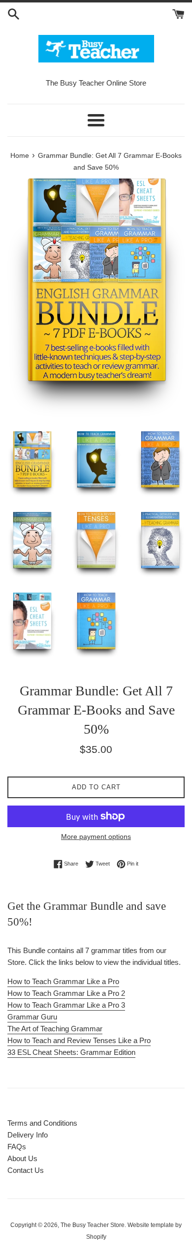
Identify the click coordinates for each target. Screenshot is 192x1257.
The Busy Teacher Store (93, 1225)
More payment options (96, 836)
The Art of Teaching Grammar (54, 1028)
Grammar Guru (32, 1017)
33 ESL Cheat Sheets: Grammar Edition (71, 1052)
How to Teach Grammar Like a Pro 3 (66, 1005)
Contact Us (25, 1170)
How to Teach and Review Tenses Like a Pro (79, 1040)
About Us (22, 1158)
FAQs (16, 1146)
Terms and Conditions (42, 1123)
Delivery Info (27, 1135)
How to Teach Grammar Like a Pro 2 (66, 993)
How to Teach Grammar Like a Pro (63, 981)
